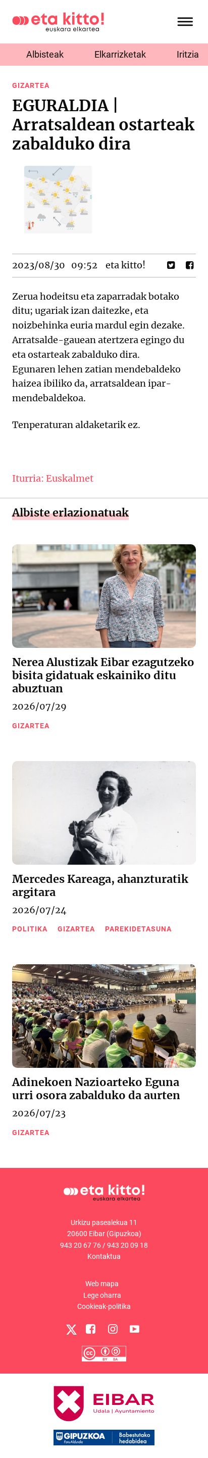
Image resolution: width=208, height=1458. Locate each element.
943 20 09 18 (127, 1245)
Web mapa (102, 1284)
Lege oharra (102, 1295)
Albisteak (45, 54)
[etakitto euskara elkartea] (58, 21)
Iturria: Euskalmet (52, 478)
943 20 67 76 (80, 1245)
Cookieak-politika (104, 1306)
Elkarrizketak (120, 54)
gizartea (30, 85)
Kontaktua (104, 1256)
